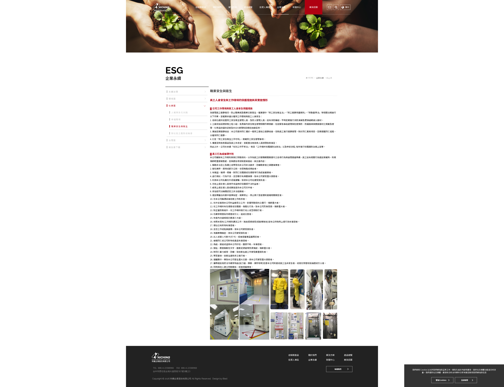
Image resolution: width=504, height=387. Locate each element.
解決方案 (233, 7)
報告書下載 (174, 147)
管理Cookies (441, 380)
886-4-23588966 (166, 368)
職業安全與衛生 (179, 126)
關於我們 (217, 7)
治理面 (172, 140)
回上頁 (329, 78)
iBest (225, 378)
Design (215, 378)
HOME (311, 78)
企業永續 (281, 7)
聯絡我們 (338, 369)
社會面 (172, 105)
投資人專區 (264, 7)
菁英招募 (313, 7)
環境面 (172, 98)
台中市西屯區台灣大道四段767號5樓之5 (171, 371)
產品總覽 (248, 7)
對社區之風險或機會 (182, 133)
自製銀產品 (200, 7)
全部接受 (464, 380)
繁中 (347, 7)
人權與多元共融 (179, 112)
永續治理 (173, 91)
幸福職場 (176, 119)
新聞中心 (297, 7)
